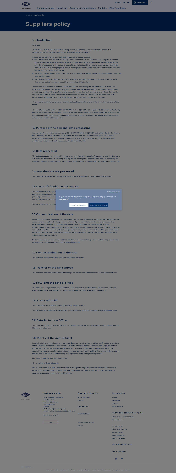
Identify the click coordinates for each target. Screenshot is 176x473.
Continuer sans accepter (113, 191)
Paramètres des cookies (78, 205)
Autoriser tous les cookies (98, 205)
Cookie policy (63, 199)
